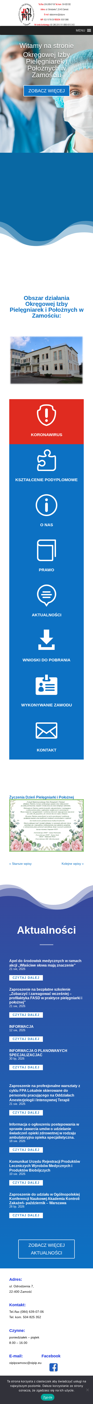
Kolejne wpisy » (73, 863)
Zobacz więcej (46, 90)
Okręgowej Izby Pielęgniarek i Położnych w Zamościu (46, 65)
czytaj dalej (26, 977)
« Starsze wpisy (20, 863)
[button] (80, 30)
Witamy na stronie (46, 45)
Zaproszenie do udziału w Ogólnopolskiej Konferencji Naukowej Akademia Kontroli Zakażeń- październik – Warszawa (44, 1198)
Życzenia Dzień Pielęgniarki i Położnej (41, 797)
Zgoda (47, 1397)
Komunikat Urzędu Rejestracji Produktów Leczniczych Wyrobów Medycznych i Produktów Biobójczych (44, 1166)
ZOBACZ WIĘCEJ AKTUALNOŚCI (46, 1249)
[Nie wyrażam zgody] (87, 1390)
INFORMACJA (21, 1027)
